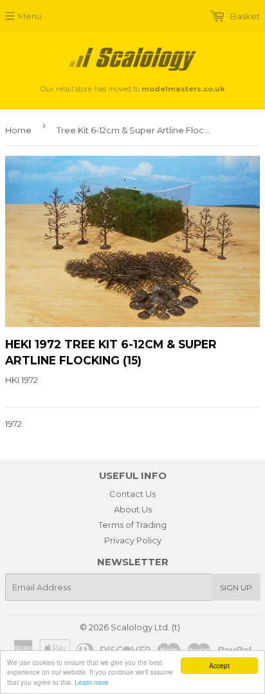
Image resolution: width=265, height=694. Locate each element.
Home (18, 130)
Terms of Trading (132, 525)
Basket (244, 16)
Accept (219, 665)
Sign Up (236, 587)
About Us (133, 509)
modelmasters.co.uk (183, 88)
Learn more (92, 682)
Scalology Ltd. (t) (145, 627)
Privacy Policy (132, 540)
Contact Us (132, 494)
